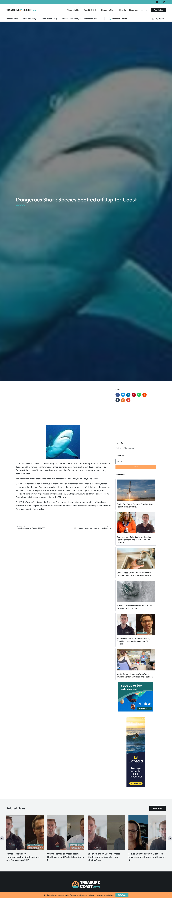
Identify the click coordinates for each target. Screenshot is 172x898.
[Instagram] (160, 1)
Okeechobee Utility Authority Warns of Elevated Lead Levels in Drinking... (64, 857)
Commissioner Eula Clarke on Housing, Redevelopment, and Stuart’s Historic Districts (134, 539)
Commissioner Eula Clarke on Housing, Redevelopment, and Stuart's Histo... (143, 857)
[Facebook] (157, 1)
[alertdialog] (86, 895)
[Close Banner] (169, 895)
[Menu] (142, 10)
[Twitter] (164, 1)
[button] (152, 18)
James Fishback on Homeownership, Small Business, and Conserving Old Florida (133, 641)
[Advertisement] (63, 406)
